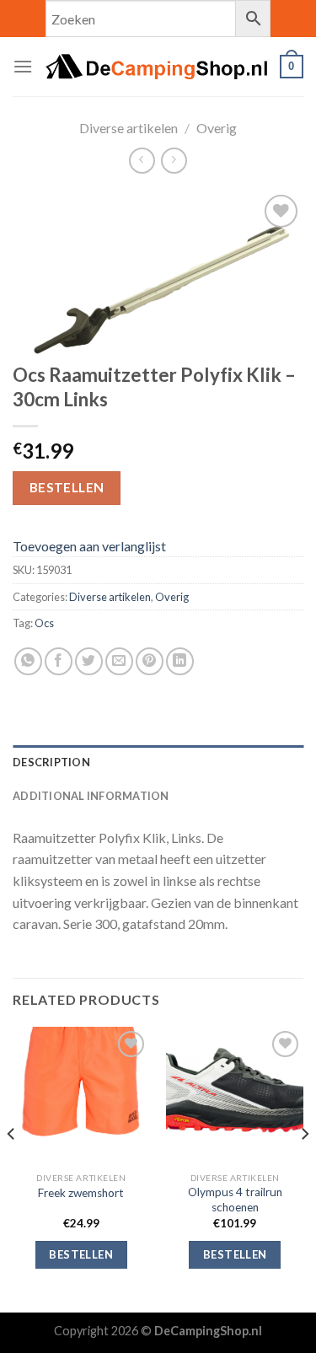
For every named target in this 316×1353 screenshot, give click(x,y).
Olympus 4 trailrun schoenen (235, 1199)
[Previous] (11, 1168)
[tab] (158, 762)
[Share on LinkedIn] (180, 661)
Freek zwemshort (81, 1193)
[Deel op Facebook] (58, 661)
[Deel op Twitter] (89, 661)
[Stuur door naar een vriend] (119, 661)
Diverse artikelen (128, 128)
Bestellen (66, 487)
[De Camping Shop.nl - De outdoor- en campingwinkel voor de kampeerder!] (156, 66)
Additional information (91, 796)
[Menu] (23, 66)
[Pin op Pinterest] (149, 661)
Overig (216, 128)
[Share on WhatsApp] (28, 661)
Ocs (44, 623)
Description (51, 762)
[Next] (304, 1168)
